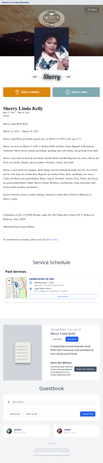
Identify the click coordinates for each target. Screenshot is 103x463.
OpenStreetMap (54, 455)
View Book (57, 339)
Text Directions (62, 296)
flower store (51, 239)
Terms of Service (59, 451)
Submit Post (87, 414)
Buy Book (72, 339)
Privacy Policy (44, 451)
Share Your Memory (85, 369)
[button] (16, 285)
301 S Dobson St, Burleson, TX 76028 (50, 291)
